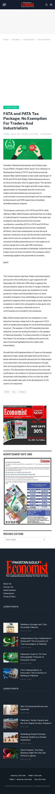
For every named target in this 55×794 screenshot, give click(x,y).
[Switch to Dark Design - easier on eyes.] (46, 4)
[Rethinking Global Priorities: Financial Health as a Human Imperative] (10, 737)
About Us (7, 584)
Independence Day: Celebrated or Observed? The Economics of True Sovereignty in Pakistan (36, 641)
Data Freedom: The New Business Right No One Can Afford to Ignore (33, 753)
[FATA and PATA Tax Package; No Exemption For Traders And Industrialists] (27, 149)
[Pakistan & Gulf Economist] (27, 4)
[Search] (51, 5)
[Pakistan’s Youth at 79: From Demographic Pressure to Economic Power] (10, 657)
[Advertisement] (27, 72)
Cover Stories (11, 107)
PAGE (7, 134)
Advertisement (9, 590)
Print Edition (35, 776)
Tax (13, 392)
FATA (7, 392)
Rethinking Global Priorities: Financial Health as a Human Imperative (33, 737)
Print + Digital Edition (20, 779)
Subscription (8, 593)
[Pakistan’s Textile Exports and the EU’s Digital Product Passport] (10, 724)
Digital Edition (18, 776)
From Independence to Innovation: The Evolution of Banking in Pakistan (33, 673)
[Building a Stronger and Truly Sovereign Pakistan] (10, 628)
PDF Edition (40, 779)
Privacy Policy (9, 597)
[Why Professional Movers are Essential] (10, 710)
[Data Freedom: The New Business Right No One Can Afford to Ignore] (10, 753)
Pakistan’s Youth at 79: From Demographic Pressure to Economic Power (33, 657)
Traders (22, 392)
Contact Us (8, 587)
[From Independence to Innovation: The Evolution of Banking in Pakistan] (10, 673)
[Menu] (4, 5)
